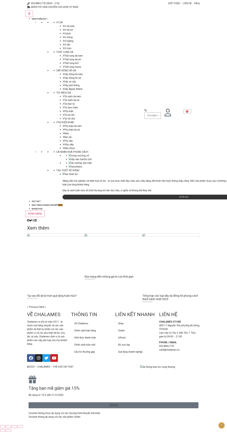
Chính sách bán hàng (85, 330)
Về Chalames (81, 323)
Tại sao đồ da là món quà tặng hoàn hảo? (52, 295)
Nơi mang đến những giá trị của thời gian (109, 276)
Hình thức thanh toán (85, 337)
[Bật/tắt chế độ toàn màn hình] (8, 426)
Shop (121, 323)
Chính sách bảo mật (84, 344)
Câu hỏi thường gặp (84, 351)
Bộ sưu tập (124, 344)
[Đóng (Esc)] (20, 426)
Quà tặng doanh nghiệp (130, 351)
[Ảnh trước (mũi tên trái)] (2, 430)
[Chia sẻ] (14, 426)
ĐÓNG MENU (35, 213)
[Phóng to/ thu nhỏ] (2, 426)
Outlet (121, 330)
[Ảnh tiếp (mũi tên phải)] (8, 430)
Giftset (122, 337)
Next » (42, 306)
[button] (28, 220)
